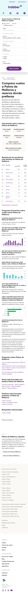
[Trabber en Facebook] (5, 591)
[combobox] (14, 29)
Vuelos (4, 542)
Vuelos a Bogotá (6, 495)
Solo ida (14, 23)
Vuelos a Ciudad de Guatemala (10, 472)
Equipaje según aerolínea (8, 523)
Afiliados (4, 575)
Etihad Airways (9, 172)
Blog (3, 559)
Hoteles (4, 547)
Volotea (8, 189)
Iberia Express (9, 201)
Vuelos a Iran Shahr (7, 404)
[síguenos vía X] (8, 591)
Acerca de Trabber (7, 556)
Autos (3, 550)
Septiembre (5, 527)
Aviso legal (4, 587)
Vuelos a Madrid (6, 481)
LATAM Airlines (9, 182)
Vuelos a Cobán (6, 484)
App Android (5, 563)
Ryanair (19, 131)
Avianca (8, 193)
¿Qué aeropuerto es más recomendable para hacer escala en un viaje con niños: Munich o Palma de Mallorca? (14, 367)
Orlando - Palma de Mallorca (9, 388)
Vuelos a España (6, 413)
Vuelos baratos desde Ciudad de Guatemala (13, 504)
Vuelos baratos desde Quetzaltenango (12, 506)
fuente (3, 434)
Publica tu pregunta (7, 374)
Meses (3, 525)
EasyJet (8, 186)
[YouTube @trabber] (11, 591)
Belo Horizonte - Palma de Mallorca (11, 386)
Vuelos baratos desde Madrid (9, 511)
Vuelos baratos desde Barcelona (10, 516)
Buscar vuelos (14, 68)
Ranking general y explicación (10, 205)
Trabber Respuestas (8, 561)
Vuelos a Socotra (6, 400)
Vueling (7, 176)
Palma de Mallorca (7, 224)
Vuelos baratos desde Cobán (9, 509)
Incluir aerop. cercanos (9, 33)
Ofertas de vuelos (7, 545)
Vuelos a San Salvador (8, 493)
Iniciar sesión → (22, 1)
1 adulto (5, 58)
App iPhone (5, 566)
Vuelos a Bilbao (6, 490)
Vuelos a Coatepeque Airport (9, 402)
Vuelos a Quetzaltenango (8, 476)
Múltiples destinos (8, 25)
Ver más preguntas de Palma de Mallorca (13, 372)
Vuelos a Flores (6, 479)
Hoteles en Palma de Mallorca (12, 452)
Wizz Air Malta (9, 179)
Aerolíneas (5, 520)
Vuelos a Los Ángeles (8, 500)
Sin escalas (6, 54)
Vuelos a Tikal (5, 474)
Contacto (4, 573)
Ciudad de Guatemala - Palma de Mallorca (13, 384)
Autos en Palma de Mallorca (11, 455)
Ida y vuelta (6, 23)
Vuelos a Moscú (6, 488)
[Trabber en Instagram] (3, 591)
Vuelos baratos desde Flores (9, 514)
